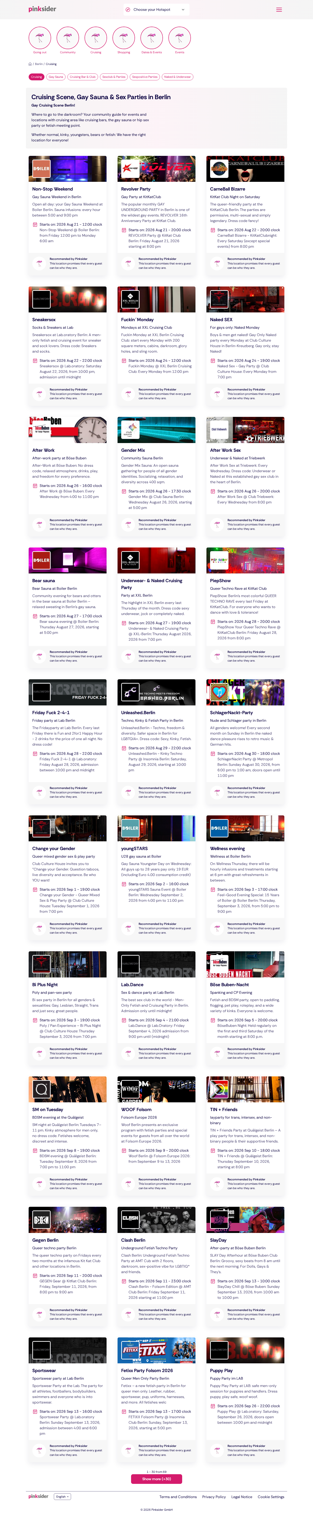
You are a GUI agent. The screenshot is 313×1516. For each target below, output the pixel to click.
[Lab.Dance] (156, 1008)
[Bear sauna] (68, 607)
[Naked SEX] (245, 346)
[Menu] (279, 9)
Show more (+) (156, 1479)
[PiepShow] (245, 607)
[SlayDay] (245, 1266)
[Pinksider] (38, 1496)
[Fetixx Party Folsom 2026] (156, 1400)
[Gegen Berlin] (68, 1266)
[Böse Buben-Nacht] (245, 1008)
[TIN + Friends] (245, 1136)
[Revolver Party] (156, 215)
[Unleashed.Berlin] (156, 741)
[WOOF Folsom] (156, 1136)
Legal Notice (241, 1496)
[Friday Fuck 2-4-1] (68, 741)
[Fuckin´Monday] (156, 346)
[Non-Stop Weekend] (68, 215)
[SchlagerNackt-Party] (245, 741)
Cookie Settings (271, 1496)
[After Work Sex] (245, 476)
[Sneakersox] (68, 346)
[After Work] (68, 476)
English (61, 1497)
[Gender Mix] (156, 476)
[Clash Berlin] (156, 1266)
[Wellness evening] (245, 877)
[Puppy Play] (245, 1400)
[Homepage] (30, 64)
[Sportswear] (68, 1400)
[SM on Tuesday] (68, 1136)
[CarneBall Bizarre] (245, 215)
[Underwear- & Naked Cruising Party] (156, 607)
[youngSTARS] (156, 877)
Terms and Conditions (178, 1496)
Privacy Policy (214, 1496)
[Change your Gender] (68, 877)
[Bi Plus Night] (68, 1008)
